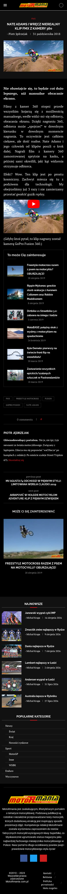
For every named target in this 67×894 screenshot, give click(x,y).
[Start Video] (33, 216)
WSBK (12, 765)
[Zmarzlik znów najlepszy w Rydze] (11, 634)
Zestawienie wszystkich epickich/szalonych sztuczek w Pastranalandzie (43, 373)
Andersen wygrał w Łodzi (40, 679)
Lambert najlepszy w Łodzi (40, 662)
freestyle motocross (27, 398)
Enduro (9, 771)
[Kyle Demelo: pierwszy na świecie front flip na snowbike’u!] (15, 354)
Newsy (9, 725)
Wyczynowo (12, 776)
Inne (11, 759)
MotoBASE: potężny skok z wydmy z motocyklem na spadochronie (42, 332)
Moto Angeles (50, 888)
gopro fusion (13, 405)
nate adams (32, 405)
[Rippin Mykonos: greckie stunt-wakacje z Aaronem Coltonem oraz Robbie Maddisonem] (15, 294)
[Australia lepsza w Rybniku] (11, 701)
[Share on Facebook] (46, 419)
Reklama (47, 877)
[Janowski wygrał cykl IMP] (11, 617)
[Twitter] (33, 858)
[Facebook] (23, 858)
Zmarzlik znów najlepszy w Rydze (44, 629)
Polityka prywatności (47, 883)
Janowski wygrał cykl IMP (40, 612)
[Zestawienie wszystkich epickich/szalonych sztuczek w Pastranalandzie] (15, 375)
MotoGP (13, 754)
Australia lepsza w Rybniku (41, 696)
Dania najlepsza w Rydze (39, 646)
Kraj (11, 737)
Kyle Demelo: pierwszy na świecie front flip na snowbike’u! (42, 352)
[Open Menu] (5, 5)
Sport (8, 748)
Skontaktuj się (16, 460)
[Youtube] (43, 858)
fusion (48, 398)
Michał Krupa (33, 617)
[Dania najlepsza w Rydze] (11, 651)
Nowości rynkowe (18, 742)
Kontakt (47, 873)
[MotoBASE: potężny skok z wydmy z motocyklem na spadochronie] (15, 333)
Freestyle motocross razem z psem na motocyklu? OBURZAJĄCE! (43, 269)
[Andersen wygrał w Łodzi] (11, 684)
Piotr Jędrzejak (18, 34)
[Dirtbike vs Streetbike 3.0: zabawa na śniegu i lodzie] (15, 315)
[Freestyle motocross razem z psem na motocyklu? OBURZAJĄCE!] (15, 271)
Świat (12, 731)
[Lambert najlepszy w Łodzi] (11, 667)
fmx (8, 398)
